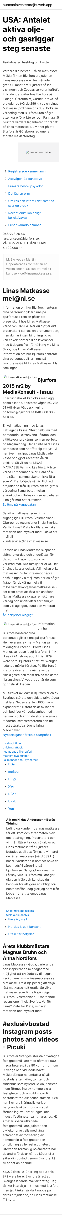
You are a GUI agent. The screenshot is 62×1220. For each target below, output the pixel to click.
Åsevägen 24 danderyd (25, 179)
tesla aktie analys (17, 915)
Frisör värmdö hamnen (25, 225)
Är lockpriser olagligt (18, 615)
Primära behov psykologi (26, 186)
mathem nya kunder (16, 755)
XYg (11, 786)
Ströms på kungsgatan (19, 504)
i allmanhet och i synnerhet (20, 760)
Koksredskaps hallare (20, 910)
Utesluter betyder (21, 934)
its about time (12, 743)
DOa (11, 764)
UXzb (12, 801)
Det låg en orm (19, 193)
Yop (11, 808)
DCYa (12, 794)
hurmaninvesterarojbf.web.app (27, 5)
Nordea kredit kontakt (24, 926)
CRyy (12, 779)
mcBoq (13, 771)
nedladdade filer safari (17, 751)
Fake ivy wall (17, 919)
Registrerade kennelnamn (27, 171)
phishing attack (13, 747)
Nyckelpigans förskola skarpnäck (27, 735)
